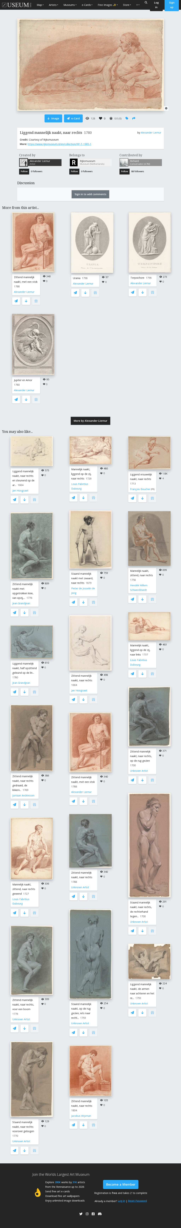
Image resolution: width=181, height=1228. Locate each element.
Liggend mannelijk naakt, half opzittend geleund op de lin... (24, 668)
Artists (53, 5)
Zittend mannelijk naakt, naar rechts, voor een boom (23, 1004)
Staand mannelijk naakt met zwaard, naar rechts (82, 578)
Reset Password (137, 1200)
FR (152, 489)
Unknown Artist (21, 1019)
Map (39, 5)
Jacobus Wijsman (81, 1115)
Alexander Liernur (151, 132)
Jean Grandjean (21, 603)
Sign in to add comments (90, 194)
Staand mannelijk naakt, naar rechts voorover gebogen (23, 1126)
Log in (121, 1200)
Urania (76, 278)
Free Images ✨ (107, 5)
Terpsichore (137, 277)
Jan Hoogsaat (20, 490)
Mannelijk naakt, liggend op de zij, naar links (140, 650)
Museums (69, 5)
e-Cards (86, 5)
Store (126, 5)
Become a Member (120, 1184)
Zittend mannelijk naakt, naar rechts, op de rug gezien (141, 756)
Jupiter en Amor (23, 380)
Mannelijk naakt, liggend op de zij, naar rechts (81, 474)
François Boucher (140, 489)
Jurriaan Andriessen (23, 795)
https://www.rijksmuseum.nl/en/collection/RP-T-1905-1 (59, 144)
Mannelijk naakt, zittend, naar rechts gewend (23, 889)
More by (90, 420)
